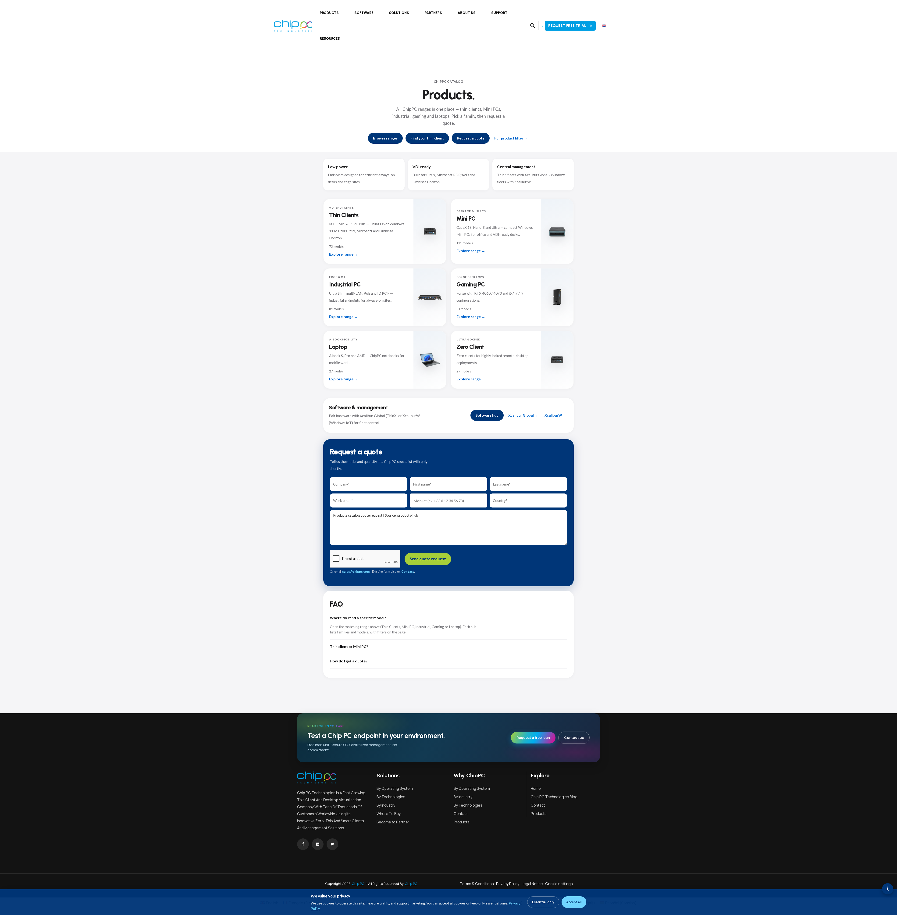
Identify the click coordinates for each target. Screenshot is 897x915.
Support (499, 13)
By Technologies (391, 796)
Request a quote (470, 138)
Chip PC (358, 883)
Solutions (399, 13)
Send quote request (428, 559)
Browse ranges (385, 138)
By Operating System (395, 788)
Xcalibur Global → (523, 415)
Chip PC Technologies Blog (554, 796)
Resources (330, 38)
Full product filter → (510, 138)
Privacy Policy (507, 883)
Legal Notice (532, 883)
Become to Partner (393, 822)
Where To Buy (389, 813)
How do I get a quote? (348, 661)
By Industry (386, 805)
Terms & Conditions (477, 883)
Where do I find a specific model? (358, 617)
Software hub (487, 415)
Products (329, 13)
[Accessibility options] (887, 888)
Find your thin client (427, 138)
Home (536, 788)
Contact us (574, 737)
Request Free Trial (567, 25)
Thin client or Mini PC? (349, 646)
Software (363, 13)
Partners (433, 13)
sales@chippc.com (356, 571)
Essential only (543, 902)
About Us (467, 13)
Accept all (574, 902)
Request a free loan (533, 737)
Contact (407, 571)
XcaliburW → (555, 415)
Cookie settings (559, 883)
